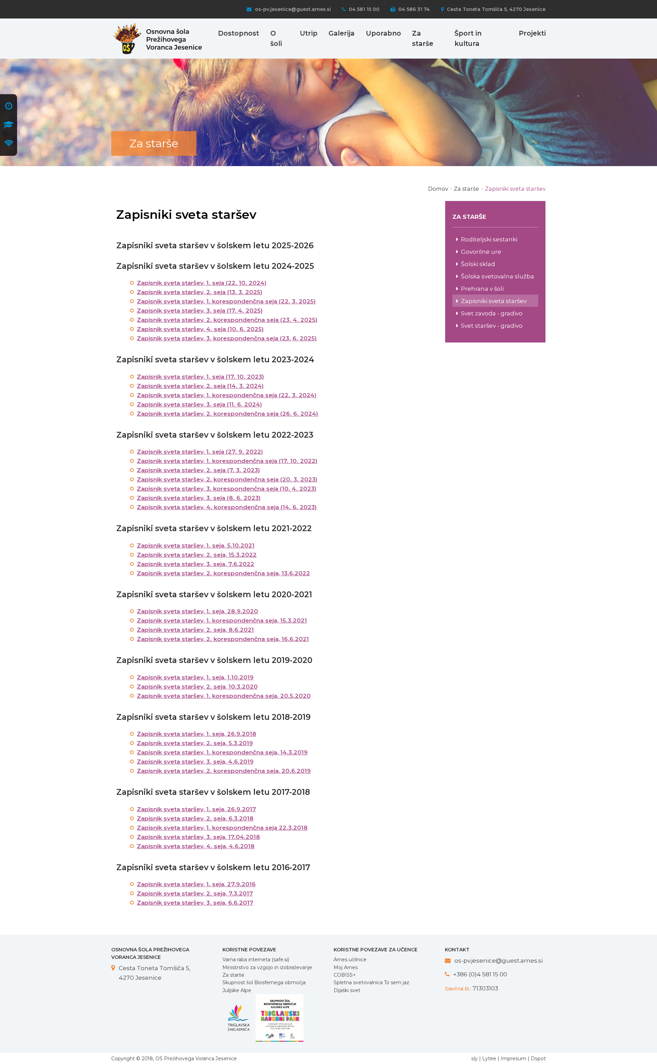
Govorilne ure (481, 251)
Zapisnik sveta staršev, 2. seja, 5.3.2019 (195, 743)
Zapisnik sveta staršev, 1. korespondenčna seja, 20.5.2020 (224, 695)
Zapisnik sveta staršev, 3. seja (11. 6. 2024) (199, 404)
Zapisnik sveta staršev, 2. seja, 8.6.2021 (195, 629)
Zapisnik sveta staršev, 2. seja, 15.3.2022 (197, 554)
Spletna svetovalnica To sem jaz (371, 982)
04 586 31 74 (413, 9)
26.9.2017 (241, 809)
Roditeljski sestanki (489, 239)
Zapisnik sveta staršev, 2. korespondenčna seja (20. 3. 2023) (227, 479)
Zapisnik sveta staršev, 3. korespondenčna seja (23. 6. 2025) (227, 338)
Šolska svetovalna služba (497, 276)
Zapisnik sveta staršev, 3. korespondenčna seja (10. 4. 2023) (227, 488)
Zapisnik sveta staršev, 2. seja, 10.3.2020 (197, 686)
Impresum (513, 1058)
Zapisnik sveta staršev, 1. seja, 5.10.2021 (196, 545)
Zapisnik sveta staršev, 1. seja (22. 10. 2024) (202, 282)
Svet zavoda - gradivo (492, 313)
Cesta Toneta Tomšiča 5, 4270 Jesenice (495, 9)
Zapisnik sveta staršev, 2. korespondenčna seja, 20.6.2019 (224, 770)
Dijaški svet (347, 990)
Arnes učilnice (350, 959)
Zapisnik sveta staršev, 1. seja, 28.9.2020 (197, 611)
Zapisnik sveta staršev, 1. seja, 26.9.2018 (196, 733)
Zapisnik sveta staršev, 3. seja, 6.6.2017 (195, 902)
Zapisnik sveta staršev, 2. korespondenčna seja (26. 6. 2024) (227, 413)
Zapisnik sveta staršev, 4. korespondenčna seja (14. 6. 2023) (227, 507)
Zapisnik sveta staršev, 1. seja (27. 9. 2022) (200, 451)
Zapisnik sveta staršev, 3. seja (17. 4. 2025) (200, 310)
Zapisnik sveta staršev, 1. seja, (182, 809)
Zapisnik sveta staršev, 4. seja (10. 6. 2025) (200, 329)
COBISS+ (345, 975)
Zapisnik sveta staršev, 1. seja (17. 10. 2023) (200, 376)
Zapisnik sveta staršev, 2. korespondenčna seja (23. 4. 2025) (227, 319)
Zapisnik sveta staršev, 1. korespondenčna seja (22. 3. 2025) (226, 301)
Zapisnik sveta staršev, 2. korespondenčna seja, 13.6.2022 (223, 573)
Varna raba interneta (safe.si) (255, 959)
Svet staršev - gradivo (492, 325)
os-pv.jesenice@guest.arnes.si (292, 9)
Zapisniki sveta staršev (494, 300)
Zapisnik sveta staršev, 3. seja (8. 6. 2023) (199, 498)
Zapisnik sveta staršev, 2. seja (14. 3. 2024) (200, 386)
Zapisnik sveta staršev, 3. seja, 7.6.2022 (195, 564)
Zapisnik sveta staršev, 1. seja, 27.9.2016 (196, 884)
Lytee (489, 1058)
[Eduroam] (8, 144)
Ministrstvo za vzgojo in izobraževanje (267, 967)
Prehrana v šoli (482, 288)
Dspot (538, 1058)
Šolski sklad (478, 263)
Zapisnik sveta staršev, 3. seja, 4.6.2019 (195, 761)
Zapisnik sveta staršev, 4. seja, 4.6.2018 (196, 846)
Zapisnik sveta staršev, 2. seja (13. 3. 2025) (199, 292)
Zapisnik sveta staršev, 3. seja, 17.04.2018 (198, 837)
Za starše (233, 975)
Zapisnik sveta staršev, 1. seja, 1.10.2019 (195, 677)
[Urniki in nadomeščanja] (8, 106)
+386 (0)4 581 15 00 (480, 974)
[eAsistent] (8, 125)
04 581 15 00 (363, 9)
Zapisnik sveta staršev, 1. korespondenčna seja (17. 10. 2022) (227, 461)
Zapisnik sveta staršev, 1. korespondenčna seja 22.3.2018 (222, 827)
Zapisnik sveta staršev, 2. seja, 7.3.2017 (195, 893)
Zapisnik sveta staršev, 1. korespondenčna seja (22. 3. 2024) (227, 395)
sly (474, 1058)
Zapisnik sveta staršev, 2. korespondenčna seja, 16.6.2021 (223, 639)
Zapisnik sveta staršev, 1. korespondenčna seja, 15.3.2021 (222, 620)
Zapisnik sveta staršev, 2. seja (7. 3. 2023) (198, 470)
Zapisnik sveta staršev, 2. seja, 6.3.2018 (195, 818)
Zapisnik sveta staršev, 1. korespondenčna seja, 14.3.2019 (222, 752)
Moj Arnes (346, 967)
